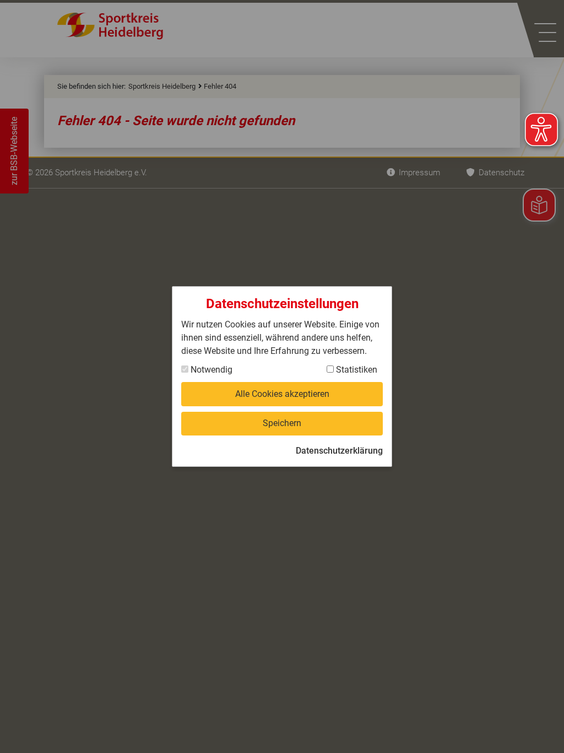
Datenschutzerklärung (339, 450)
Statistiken (355, 369)
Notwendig (210, 369)
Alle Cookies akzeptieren (282, 394)
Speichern (282, 423)
